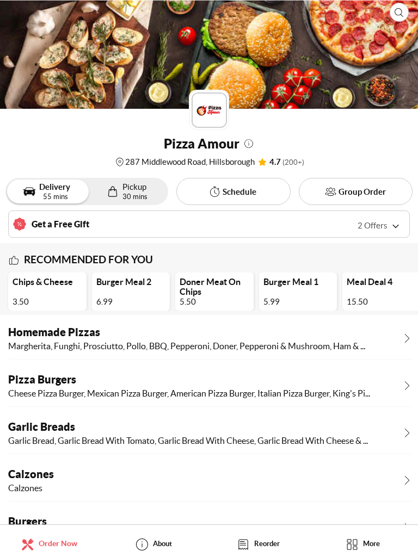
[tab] (52, 543)
